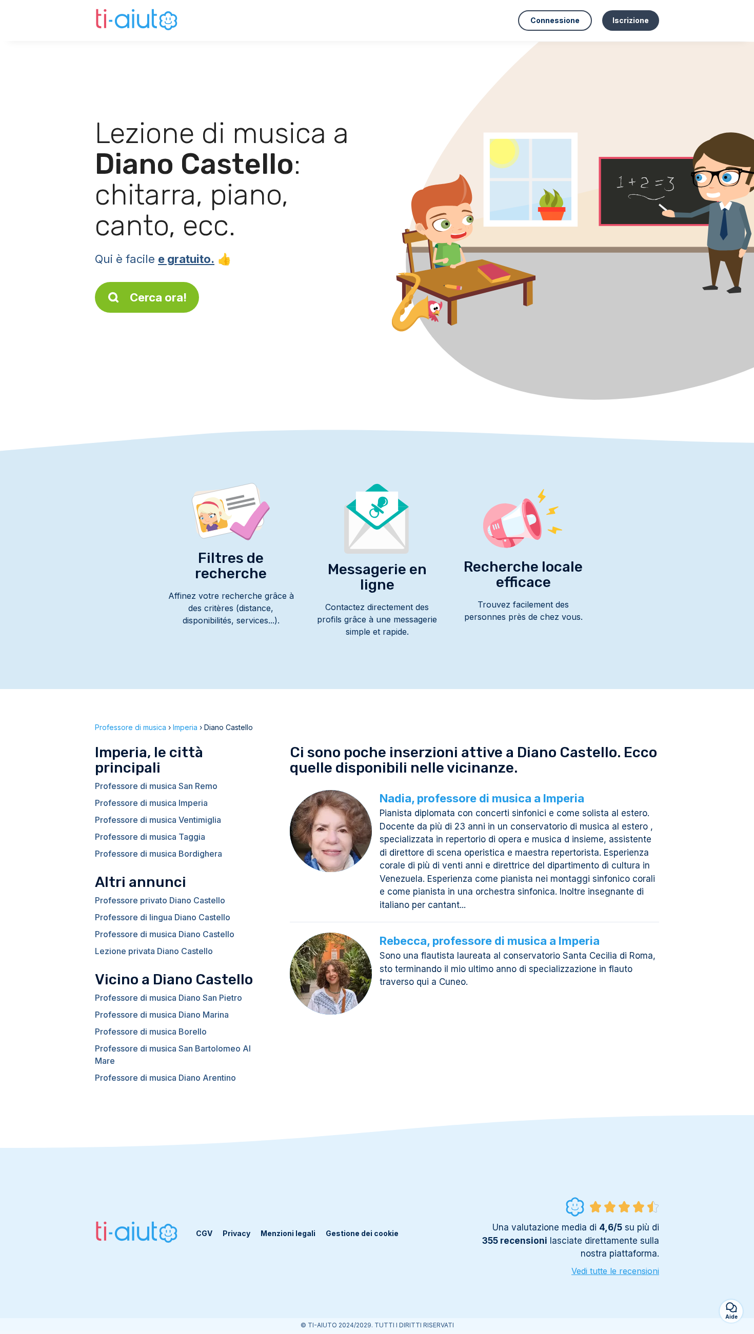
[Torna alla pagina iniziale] (138, 20)
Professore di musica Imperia (151, 803)
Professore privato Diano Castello (160, 900)
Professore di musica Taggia (150, 837)
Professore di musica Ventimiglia (158, 820)
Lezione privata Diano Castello (154, 951)
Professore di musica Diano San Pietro (168, 998)
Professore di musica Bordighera (158, 853)
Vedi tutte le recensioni (615, 1271)
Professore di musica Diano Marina (162, 1014)
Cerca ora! (158, 297)
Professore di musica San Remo (156, 786)
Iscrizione (630, 20)
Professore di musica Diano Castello (164, 934)
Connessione (555, 20)
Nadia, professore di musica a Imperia (482, 798)
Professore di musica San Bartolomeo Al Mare (173, 1054)
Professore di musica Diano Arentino (165, 1078)
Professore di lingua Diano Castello (162, 917)
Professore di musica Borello (151, 1031)
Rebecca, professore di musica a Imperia (490, 940)
